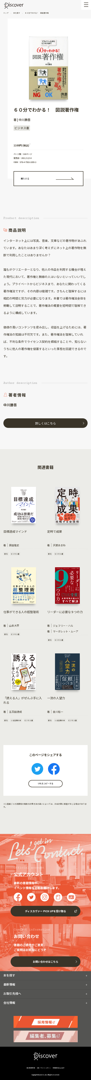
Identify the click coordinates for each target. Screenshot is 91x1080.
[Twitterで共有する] (37, 769)
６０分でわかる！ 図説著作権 (37, 13)
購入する (25, 178)
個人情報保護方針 (31, 1068)
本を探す (17, 13)
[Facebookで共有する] (54, 769)
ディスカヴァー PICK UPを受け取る (45, 911)
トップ (6, 13)
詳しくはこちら (45, 423)
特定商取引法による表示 (58, 1067)
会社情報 (9, 1002)
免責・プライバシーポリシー (44, 1067)
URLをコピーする (45, 783)
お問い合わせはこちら (45, 961)
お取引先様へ (12, 993)
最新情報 (9, 984)
